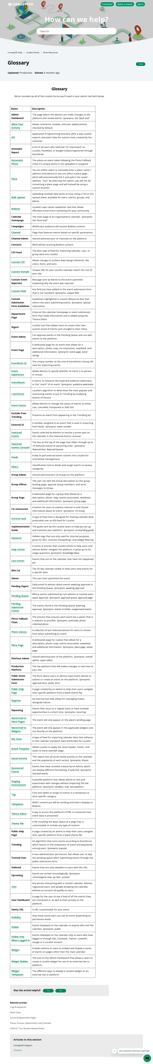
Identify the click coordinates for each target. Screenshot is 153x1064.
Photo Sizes (15, 1012)
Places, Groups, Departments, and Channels (30, 1023)
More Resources (50, 52)
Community (107, 4)
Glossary (18, 1050)
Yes (48, 991)
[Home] (22, 4)
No (61, 991)
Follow (140, 64)
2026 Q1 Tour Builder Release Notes (27, 1028)
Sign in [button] (140, 4)
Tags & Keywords (18, 1007)
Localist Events (32, 52)
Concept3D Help (15, 52)
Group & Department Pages (23, 1017)
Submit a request (124, 4)
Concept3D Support (23, 1045)
